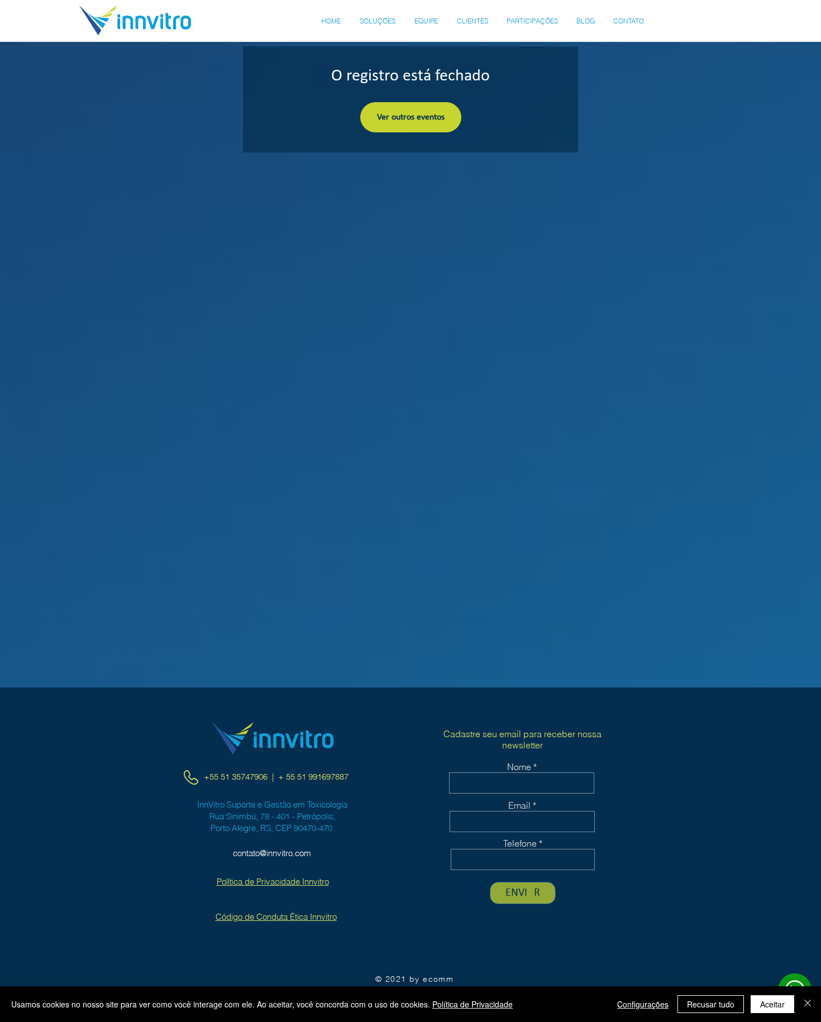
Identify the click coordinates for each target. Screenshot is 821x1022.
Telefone (520, 843)
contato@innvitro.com (272, 853)
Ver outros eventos (411, 117)
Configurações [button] (643, 1004)
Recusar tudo (710, 1004)
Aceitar (772, 1004)
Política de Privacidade (472, 1004)
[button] (377, 21)
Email (519, 805)
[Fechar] (807, 1004)
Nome (519, 766)
